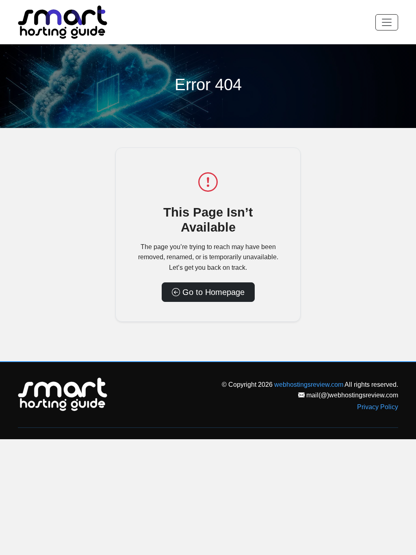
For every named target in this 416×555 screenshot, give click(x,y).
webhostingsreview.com (308, 384)
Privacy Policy (377, 406)
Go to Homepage (212, 292)
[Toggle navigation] (386, 22)
